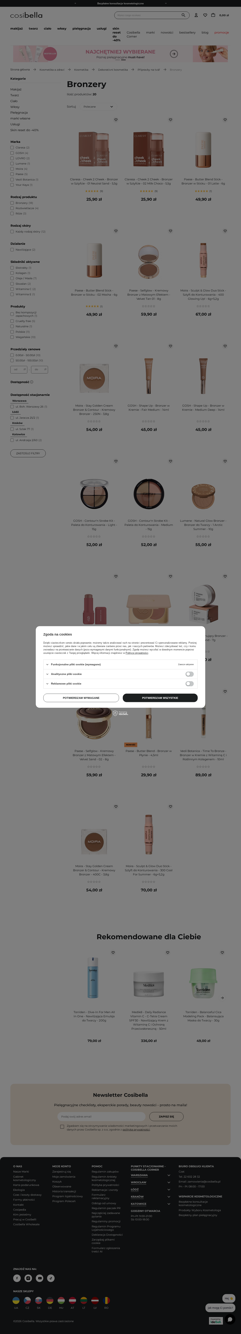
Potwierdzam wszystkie (160, 697)
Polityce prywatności (137, 653)
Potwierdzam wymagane (81, 697)
